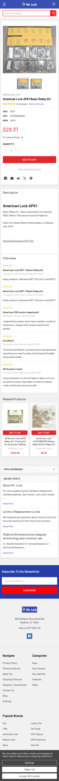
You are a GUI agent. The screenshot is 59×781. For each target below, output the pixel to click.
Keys (34, 662)
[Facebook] (5, 178)
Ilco (4, 723)
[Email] (12, 178)
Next (55, 430)
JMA (5, 728)
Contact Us (8, 690)
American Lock (10, 734)
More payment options (29, 169)
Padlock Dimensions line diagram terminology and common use (25, 536)
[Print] (18, 178)
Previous (4, 430)
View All (35, 745)
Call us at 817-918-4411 (29, 627)
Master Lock (9, 739)
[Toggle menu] (4, 4)
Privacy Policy (10, 662)
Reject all (30, 769)
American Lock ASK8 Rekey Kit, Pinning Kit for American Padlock (15, 441)
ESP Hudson (37, 734)
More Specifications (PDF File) (18, 240)
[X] (24, 178)
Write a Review (36, 103)
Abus (5, 745)
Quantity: (9, 143)
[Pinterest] (31, 178)
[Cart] (54, 4)
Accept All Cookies (29, 776)
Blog (5, 695)
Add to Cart (15, 432)
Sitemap (7, 701)
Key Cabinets (38, 673)
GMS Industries (38, 739)
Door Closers (38, 668)
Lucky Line (36, 723)
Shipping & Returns (12, 679)
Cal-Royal (35, 728)
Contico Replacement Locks (21, 511)
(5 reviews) (22, 103)
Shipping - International (14, 684)
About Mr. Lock (12, 485)
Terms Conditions (12, 668)
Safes (35, 684)
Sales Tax (7, 673)
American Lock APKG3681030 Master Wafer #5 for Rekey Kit (44, 441)
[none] (29, 49)
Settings (29, 762)
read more (8, 503)
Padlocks (37, 679)
